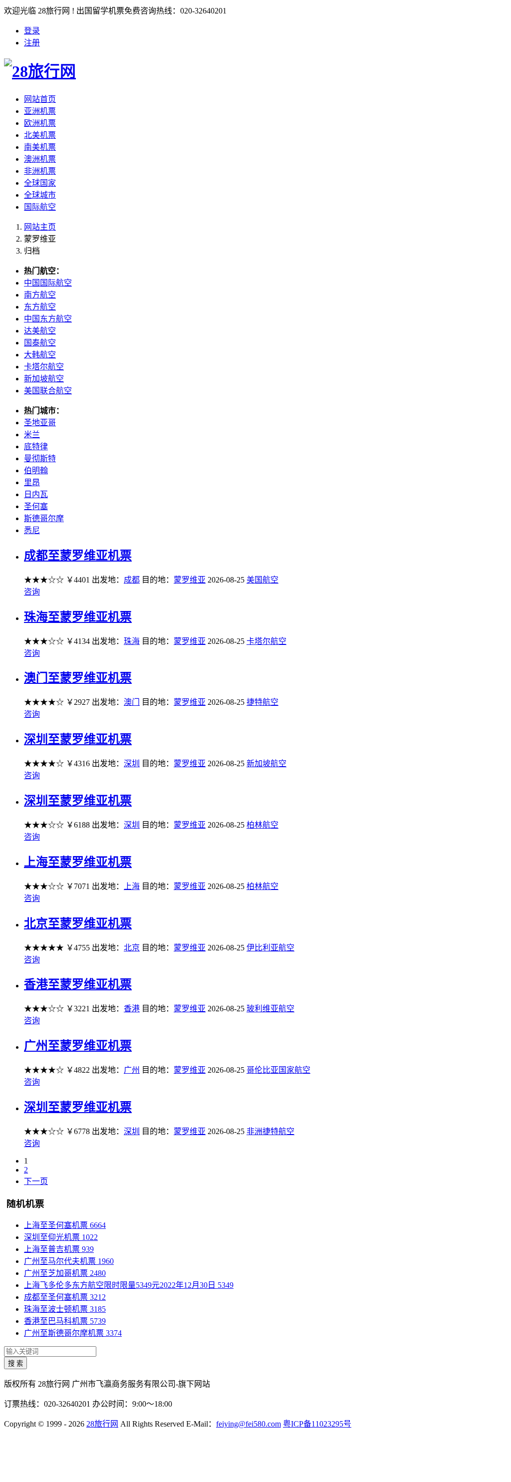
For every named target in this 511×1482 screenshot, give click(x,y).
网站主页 (40, 227)
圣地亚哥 (40, 422)
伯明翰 (36, 470)
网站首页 (40, 99)
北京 (132, 947)
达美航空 (40, 330)
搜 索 (15, 1363)
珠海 (132, 641)
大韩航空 (40, 354)
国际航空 (40, 207)
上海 (132, 886)
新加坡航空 (44, 378)
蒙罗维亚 (190, 580)
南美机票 (40, 147)
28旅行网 (102, 1424)
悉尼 (32, 530)
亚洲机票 (40, 111)
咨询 (32, 592)
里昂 (32, 482)
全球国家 (40, 183)
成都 (132, 580)
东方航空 (40, 306)
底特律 (36, 446)
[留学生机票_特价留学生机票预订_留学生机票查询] (255, 69)
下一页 (36, 1181)
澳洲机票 (40, 159)
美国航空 (262, 580)
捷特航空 (262, 702)
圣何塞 (36, 506)
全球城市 (40, 195)
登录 (32, 30)
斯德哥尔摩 (44, 518)
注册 (32, 42)
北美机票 (40, 135)
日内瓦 (36, 494)
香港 (132, 1008)
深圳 (132, 763)
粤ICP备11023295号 (317, 1424)
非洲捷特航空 (270, 1131)
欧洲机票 (40, 123)
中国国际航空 (48, 283)
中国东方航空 (48, 318)
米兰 (32, 434)
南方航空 (40, 295)
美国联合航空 (48, 390)
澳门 (132, 702)
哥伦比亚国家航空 (278, 1070)
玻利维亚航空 (270, 1008)
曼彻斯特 (40, 458)
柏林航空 (262, 825)
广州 (132, 1070)
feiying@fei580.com (248, 1424)
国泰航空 (40, 342)
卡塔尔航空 (44, 366)
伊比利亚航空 (270, 947)
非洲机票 (40, 171)
